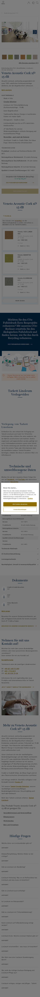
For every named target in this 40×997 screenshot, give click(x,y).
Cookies (30, 498)
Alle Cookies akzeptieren (20, 504)
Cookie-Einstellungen (20, 509)
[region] (20, 498)
